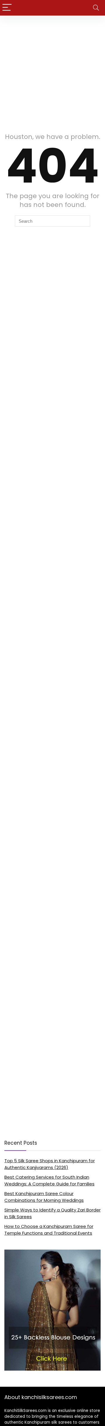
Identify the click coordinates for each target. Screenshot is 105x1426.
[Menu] (7, 8)
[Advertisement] (52, 71)
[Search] (96, 8)
